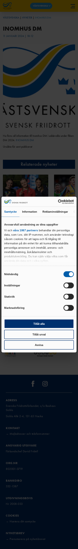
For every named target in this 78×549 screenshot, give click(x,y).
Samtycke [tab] (10, 211)
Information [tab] (29, 211)
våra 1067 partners (25, 230)
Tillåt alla (39, 323)
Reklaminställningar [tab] (55, 211)
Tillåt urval (39, 334)
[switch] (68, 285)
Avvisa (39, 344)
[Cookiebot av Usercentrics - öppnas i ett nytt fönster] (58, 201)
